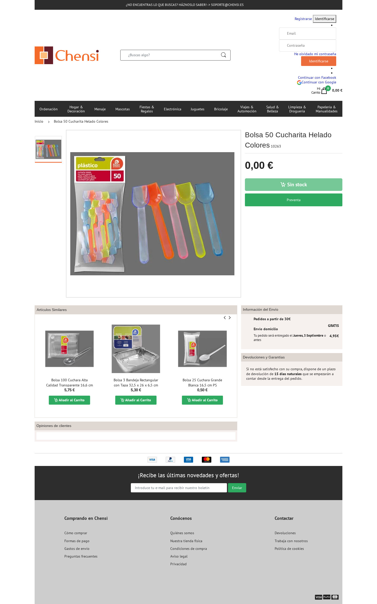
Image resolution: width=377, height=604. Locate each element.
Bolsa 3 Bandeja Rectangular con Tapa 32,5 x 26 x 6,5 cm (136, 382)
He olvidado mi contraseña (315, 54)
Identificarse (324, 18)
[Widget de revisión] (135, 436)
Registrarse (303, 18)
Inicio (39, 121)
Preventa (294, 200)
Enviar (237, 487)
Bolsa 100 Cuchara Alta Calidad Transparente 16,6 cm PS (69, 385)
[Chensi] (67, 55)
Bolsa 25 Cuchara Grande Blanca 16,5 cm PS (202, 382)
